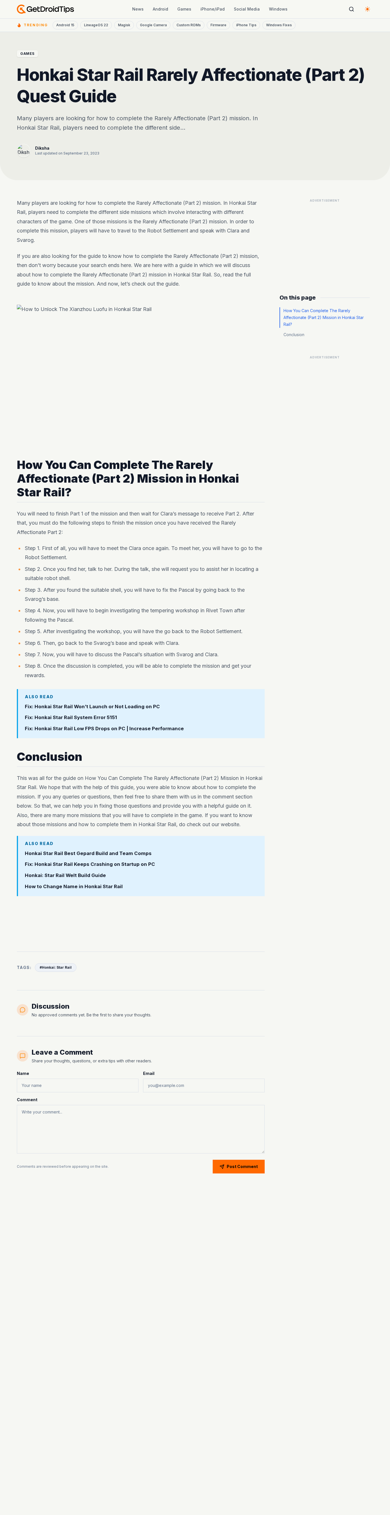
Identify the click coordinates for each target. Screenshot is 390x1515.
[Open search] (351, 9)
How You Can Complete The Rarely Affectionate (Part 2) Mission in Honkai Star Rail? (324, 317)
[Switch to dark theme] (367, 9)
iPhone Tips (246, 25)
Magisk (124, 25)
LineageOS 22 (96, 25)
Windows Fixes (279, 25)
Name (23, 1073)
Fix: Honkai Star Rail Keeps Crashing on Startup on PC (90, 864)
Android (160, 9)
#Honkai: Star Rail (56, 967)
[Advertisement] (141, 920)
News (138, 9)
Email (148, 1073)
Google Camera (153, 25)
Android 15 (65, 25)
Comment (27, 1099)
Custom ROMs (188, 25)
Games (184, 9)
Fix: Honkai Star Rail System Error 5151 (71, 718)
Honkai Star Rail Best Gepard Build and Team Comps (88, 853)
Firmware (218, 25)
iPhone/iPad (212, 9)
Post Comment (242, 1166)
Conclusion (294, 334)
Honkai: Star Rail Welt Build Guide (65, 875)
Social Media (247, 9)
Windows (278, 9)
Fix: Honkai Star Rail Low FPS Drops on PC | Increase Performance (104, 729)
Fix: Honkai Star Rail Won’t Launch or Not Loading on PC (92, 706)
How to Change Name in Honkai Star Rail (74, 887)
